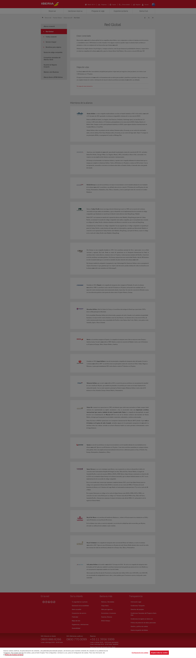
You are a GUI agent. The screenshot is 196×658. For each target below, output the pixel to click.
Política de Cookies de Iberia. (14, 655)
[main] (98, 653)
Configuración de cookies (140, 653)
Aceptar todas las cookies (159, 653)
